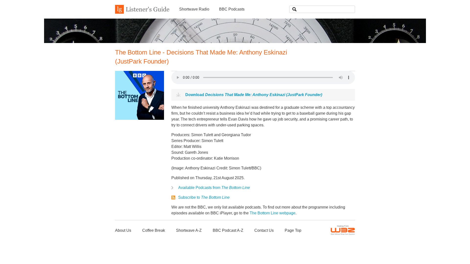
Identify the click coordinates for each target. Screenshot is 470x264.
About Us (123, 230)
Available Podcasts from (214, 188)
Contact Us (264, 230)
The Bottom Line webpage (272, 213)
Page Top (293, 230)
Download (253, 95)
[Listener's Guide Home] (142, 12)
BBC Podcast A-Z (228, 230)
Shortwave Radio (194, 9)
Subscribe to (204, 197)
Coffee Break (153, 230)
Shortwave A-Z (189, 230)
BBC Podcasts (232, 9)
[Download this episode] (139, 118)
